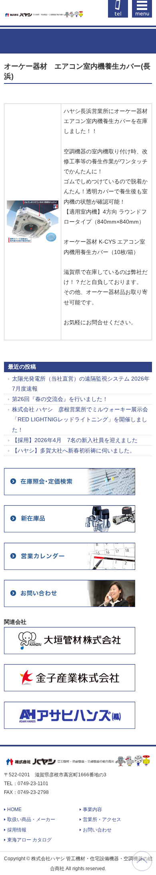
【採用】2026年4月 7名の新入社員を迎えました (75, 440)
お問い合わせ (97, 830)
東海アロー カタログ (29, 840)
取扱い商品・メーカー (31, 819)
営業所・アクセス (102, 819)
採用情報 (16, 830)
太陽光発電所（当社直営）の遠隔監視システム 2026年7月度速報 (81, 383)
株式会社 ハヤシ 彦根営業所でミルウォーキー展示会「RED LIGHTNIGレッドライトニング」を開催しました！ (80, 419)
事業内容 (92, 809)
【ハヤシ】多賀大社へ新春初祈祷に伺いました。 (73, 450)
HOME (14, 809)
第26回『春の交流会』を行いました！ (60, 399)
